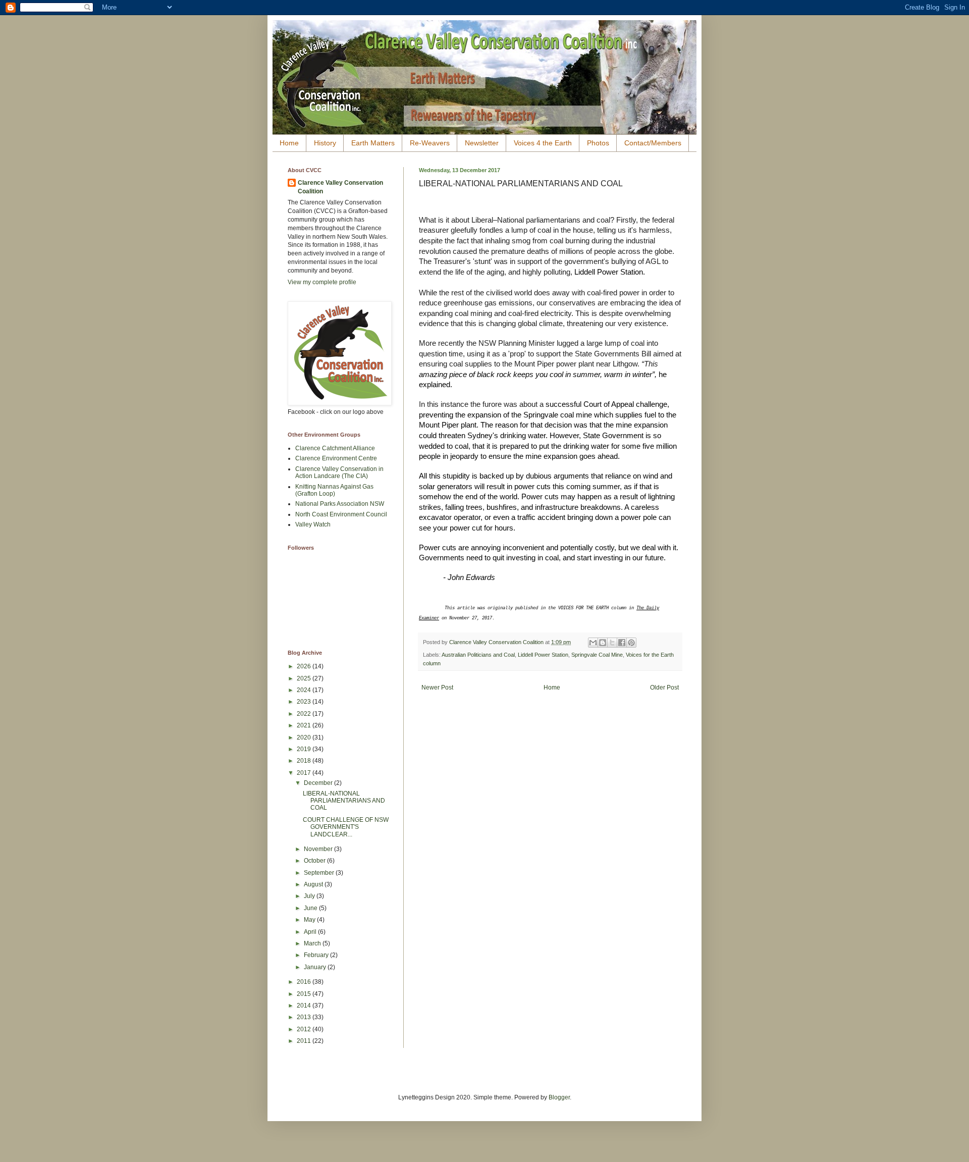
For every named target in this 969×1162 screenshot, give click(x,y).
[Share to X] (612, 643)
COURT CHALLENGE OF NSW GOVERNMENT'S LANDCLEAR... (346, 827)
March (313, 943)
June (311, 908)
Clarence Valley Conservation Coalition (340, 187)
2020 (304, 737)
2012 (304, 1029)
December (319, 782)
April (311, 931)
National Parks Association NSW (339, 503)
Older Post (664, 687)
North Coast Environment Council (341, 514)
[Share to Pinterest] (631, 643)
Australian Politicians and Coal (478, 655)
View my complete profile (322, 282)
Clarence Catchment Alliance (335, 448)
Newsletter (482, 143)
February (317, 955)
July (310, 896)
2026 (304, 666)
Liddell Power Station (543, 655)
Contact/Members (652, 143)
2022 (304, 713)
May (310, 919)
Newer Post (437, 687)
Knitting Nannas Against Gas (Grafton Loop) (334, 490)
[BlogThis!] (603, 643)
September (320, 872)
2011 (304, 1040)
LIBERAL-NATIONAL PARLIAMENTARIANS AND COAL (344, 801)
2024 (304, 690)
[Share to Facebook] (622, 643)
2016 (304, 981)
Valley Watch (313, 524)
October (315, 860)
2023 (304, 701)
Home (289, 143)
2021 (304, 725)
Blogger (559, 1097)
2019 (304, 749)
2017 (304, 772)
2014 (304, 1005)
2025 (304, 678)
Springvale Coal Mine (597, 655)
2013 (304, 1017)
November (319, 849)
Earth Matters (373, 143)
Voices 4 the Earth (543, 143)
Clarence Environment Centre (336, 458)
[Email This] (593, 643)
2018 (304, 760)
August (314, 884)
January (316, 967)
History (325, 143)
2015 (304, 993)
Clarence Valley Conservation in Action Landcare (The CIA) (339, 472)
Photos (598, 143)
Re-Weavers (430, 143)
